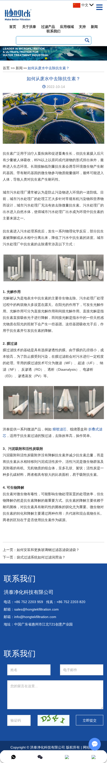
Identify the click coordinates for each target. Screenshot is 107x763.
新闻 (94, 27)
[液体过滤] (54, 118)
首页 (12, 27)
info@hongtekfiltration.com (35, 617)
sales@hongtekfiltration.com (36, 609)
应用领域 (67, 27)
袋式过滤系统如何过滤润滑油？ (41, 557)
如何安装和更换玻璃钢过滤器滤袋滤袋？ (48, 550)
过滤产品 (48, 27)
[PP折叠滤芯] (53, 402)
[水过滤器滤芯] (53, 268)
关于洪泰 (29, 27)
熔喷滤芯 (59, 429)
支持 (82, 27)
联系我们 (53, 31)
